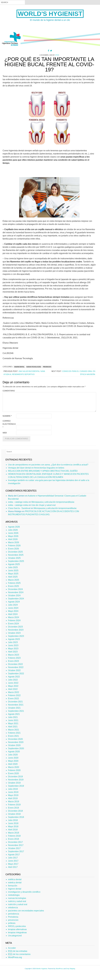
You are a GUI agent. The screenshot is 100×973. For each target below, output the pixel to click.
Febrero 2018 (14, 836)
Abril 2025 (13, 577)
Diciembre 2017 (15, 842)
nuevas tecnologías (33, 367)
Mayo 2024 (13, 611)
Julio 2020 (13, 755)
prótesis (11, 923)
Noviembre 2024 (15, 592)
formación (12, 886)
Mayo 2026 (13, 536)
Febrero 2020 (14, 770)
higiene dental (19, 367)
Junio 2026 (13, 533)
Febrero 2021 (14, 733)
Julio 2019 (13, 789)
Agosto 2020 (14, 751)
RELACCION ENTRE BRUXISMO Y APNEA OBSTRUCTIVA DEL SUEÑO (42, 471)
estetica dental (14, 882)
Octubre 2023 (14, 633)
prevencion (47, 367)
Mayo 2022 (13, 686)
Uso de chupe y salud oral (44, 505)
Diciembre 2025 (15, 552)
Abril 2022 (13, 689)
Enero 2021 (13, 736)
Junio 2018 (13, 823)
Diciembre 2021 (15, 702)
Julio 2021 (13, 717)
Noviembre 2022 (15, 667)
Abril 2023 (13, 652)
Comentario (9, 391)
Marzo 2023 (13, 655)
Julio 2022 (13, 680)
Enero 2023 (13, 661)
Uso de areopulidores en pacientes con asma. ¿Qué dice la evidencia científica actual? (48, 465)
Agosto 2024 (14, 602)
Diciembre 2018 (15, 811)
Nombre (7, 416)
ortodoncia (13, 907)
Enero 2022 (13, 698)
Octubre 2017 (14, 848)
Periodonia (13, 917)
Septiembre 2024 (16, 599)
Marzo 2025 (13, 580)
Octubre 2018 (14, 814)
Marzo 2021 (13, 730)
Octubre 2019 (14, 783)
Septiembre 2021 (16, 711)
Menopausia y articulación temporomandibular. (53, 502)
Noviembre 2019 (15, 780)
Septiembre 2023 (16, 636)
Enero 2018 (13, 839)
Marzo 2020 (13, 767)
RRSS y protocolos (17, 926)
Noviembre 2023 (15, 630)
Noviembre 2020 (15, 742)
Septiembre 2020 (16, 748)
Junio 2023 (13, 645)
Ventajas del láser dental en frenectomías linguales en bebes (36, 468)
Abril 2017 (13, 867)
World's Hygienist (50, 13)
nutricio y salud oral (17, 901)
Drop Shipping (70, 968)
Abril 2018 (13, 830)
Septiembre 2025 (16, 561)
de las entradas (17, 951)
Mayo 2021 (13, 723)
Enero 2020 (13, 773)
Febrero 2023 (14, 658)
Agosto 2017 (14, 854)
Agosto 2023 (14, 639)
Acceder (12, 948)
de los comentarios (19, 954)
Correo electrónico (9, 424)
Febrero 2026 (14, 545)
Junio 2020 (13, 758)
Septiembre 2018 (16, 817)
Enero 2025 (13, 586)
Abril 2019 (13, 798)
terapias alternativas (17, 929)
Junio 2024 (13, 608)
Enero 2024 (13, 623)
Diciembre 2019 (15, 776)
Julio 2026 (13, 530)
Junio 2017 (13, 861)
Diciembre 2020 (15, 739)
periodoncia (13, 914)
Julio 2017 (13, 858)
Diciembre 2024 (15, 589)
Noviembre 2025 (15, 555)
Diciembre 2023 (15, 627)
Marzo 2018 (13, 833)
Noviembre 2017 (15, 845)
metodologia (14, 895)
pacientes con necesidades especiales (26, 911)
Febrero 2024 (14, 620)
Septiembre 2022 (16, 673)
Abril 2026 (13, 539)
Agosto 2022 (14, 677)
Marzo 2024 (13, 617)
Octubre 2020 (14, 745)
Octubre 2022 (14, 670)
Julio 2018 (13, 820)
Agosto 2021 (14, 714)
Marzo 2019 (13, 801)
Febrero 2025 (14, 583)
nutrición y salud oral (17, 904)
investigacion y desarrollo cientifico (24, 892)
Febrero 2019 (14, 805)
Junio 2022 (13, 683)
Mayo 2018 (13, 826)
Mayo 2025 (13, 574)
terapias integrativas (17, 932)
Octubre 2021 (14, 708)
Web (5, 433)
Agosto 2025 (14, 564)
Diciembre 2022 (15, 664)
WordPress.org (15, 957)
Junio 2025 (13, 570)
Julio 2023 (13, 642)
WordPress (59, 968)
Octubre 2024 (14, 595)
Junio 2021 (13, 720)
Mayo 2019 (13, 795)
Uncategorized (15, 936)
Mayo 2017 (13, 864)
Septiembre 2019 (16, 786)
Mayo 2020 (13, 761)
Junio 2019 (13, 792)
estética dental (14, 879)
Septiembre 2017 (16, 851)
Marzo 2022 (13, 692)
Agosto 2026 (14, 527)
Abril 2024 (13, 614)
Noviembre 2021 (15, 705)
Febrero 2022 (14, 695)
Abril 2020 (13, 764)
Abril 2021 (13, 726)
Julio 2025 (13, 567)
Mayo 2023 (13, 648)
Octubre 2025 (14, 558)
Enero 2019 (13, 808)
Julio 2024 (13, 605)
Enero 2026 (13, 549)
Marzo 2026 (13, 542)
